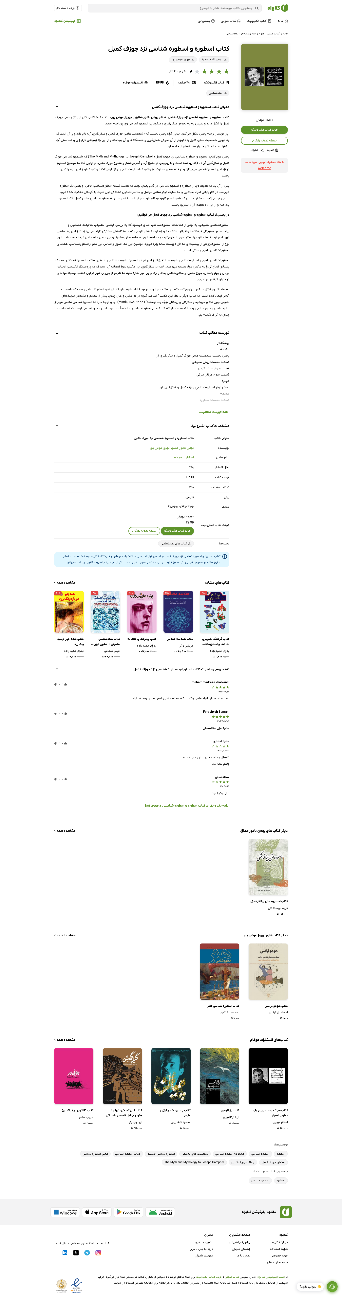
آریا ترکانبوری (231, 1117)
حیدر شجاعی (112, 651)
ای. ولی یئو (135, 1122)
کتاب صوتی (232, 1277)
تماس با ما (244, 1256)
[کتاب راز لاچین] (219, 1076)
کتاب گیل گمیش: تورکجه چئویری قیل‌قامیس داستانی (124, 1113)
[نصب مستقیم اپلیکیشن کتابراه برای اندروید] (160, 1212)
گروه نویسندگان (278, 908)
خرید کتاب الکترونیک (264, 130)
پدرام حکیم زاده (219, 651)
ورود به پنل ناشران (201, 1249)
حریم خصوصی (279, 1256)
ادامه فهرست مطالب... (214, 412)
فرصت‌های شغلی (277, 1262)
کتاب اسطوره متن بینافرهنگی (269, 901)
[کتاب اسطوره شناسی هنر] (219, 971)
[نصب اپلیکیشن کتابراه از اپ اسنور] (97, 1212)
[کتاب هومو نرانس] (268, 971)
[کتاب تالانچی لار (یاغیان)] (73, 1076)
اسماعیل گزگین (278, 1013)
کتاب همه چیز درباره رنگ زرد (70, 641)
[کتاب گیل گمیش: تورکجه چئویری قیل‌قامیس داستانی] (122, 1076)
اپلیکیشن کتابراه (64, 21)
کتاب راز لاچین (230, 1110)
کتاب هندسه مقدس (180, 639)
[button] (264, 77)
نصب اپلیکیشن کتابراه (271, 1277)
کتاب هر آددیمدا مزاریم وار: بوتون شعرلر (270, 1113)
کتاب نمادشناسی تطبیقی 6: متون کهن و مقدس (105, 642)
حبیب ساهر (86, 1117)
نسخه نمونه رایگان (264, 141)
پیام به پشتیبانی (240, 1242)
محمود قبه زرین (181, 1122)
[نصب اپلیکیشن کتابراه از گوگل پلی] (128, 1212)
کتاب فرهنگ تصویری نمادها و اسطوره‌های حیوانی (215, 642)
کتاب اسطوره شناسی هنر (223, 1006)
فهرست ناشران (204, 1256)
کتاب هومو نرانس (276, 1006)
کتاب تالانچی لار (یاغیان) (77, 1110)
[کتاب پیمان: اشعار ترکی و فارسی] (171, 1076)
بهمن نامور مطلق (182, 448)
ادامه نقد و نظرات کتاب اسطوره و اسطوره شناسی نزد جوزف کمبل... (185, 806)
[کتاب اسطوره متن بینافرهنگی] (268, 867)
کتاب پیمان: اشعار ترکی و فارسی (175, 1113)
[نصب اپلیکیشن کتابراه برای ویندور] (65, 1212)
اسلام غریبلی (280, 1122)
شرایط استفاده (279, 1249)
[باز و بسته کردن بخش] (57, 107)
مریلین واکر (186, 646)
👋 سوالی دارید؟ (310, 1287)
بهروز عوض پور (160, 448)
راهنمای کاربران (241, 1249)
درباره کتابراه (280, 1242)
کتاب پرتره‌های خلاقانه (142, 639)
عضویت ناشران (204, 1242)
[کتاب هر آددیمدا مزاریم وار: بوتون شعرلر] (268, 1076)
